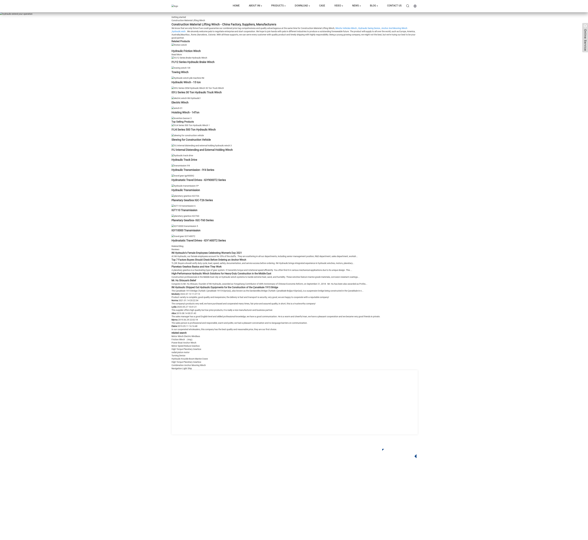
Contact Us (394, 5)
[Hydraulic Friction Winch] (179, 45)
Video (337, 5)
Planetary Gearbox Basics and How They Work (197, 266)
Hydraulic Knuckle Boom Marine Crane (190, 359)
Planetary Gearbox (271, 483)
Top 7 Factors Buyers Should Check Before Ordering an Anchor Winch (209, 259)
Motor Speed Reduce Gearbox (186, 346)
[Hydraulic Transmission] (185, 185)
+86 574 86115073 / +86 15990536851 (386, 482)
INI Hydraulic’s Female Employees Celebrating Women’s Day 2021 (207, 252)
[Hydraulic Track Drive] (182, 155)
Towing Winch (180, 72)
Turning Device (178, 355)
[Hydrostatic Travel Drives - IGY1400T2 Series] (183, 236)
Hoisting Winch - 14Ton (185, 112)
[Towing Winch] (181, 67)
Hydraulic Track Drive (184, 159)
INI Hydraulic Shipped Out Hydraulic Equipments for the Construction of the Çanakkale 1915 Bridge (225, 287)
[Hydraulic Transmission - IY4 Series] (181, 165)
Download (301, 5)
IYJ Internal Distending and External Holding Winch (202, 149)
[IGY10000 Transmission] (185, 226)
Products (277, 5)
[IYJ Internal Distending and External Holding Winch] (202, 145)
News (355, 5)
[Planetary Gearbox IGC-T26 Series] (185, 196)
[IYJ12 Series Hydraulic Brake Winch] (189, 58)
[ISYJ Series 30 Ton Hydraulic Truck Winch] (198, 88)
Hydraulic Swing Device (369, 28)
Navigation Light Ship (182, 368)
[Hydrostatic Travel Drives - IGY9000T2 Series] (183, 175)
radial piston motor (181, 352)
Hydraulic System (270, 506)
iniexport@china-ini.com (378, 489)
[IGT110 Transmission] (184, 206)
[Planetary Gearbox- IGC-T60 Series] (185, 216)
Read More (177, 54)
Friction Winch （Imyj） (183, 339)
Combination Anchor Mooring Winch (189, 365)
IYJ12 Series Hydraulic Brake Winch (193, 62)
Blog (373, 5)
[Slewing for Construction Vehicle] (188, 135)
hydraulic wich (179, 31)
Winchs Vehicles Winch (346, 28)
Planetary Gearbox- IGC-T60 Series (193, 220)
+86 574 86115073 (374, 501)
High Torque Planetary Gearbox (186, 349)
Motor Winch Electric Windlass (186, 336)
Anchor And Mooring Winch (394, 28)
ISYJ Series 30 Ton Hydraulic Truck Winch (197, 92)
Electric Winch (180, 102)
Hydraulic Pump (270, 502)
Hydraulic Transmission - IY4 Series (193, 169)
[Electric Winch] (186, 98)
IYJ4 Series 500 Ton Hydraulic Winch (194, 129)
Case (322, 5)
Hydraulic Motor (270, 497)
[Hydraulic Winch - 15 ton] (188, 78)
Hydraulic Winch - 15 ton (186, 82)
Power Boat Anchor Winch (184, 342)
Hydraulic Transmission (186, 190)
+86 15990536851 (377, 508)
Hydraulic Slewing (271, 488)
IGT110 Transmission (184, 210)
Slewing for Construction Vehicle (191, 139)
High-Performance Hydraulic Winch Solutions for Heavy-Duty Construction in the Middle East (221, 273)
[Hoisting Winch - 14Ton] (177, 108)
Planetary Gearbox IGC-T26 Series (192, 200)
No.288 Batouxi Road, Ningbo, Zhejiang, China (389, 495)
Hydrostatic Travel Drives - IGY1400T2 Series (199, 240)
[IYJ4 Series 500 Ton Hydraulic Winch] (191, 125)
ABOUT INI (254, 5)
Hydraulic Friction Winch (186, 51)
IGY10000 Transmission (186, 230)
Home (236, 5)
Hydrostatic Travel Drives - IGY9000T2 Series (199, 180)
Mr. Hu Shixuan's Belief (184, 280)
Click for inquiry (397, 452)
